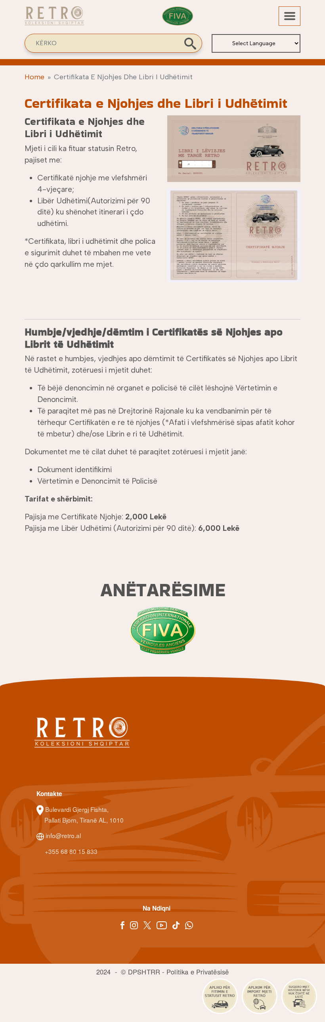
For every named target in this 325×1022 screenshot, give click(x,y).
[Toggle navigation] (289, 16)
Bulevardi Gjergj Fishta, (77, 809)
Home (34, 77)
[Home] (54, 20)
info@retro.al (62, 835)
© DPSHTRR (140, 971)
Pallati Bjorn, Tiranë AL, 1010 (84, 819)
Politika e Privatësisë (197, 971)
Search (190, 43)
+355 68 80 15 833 (70, 851)
